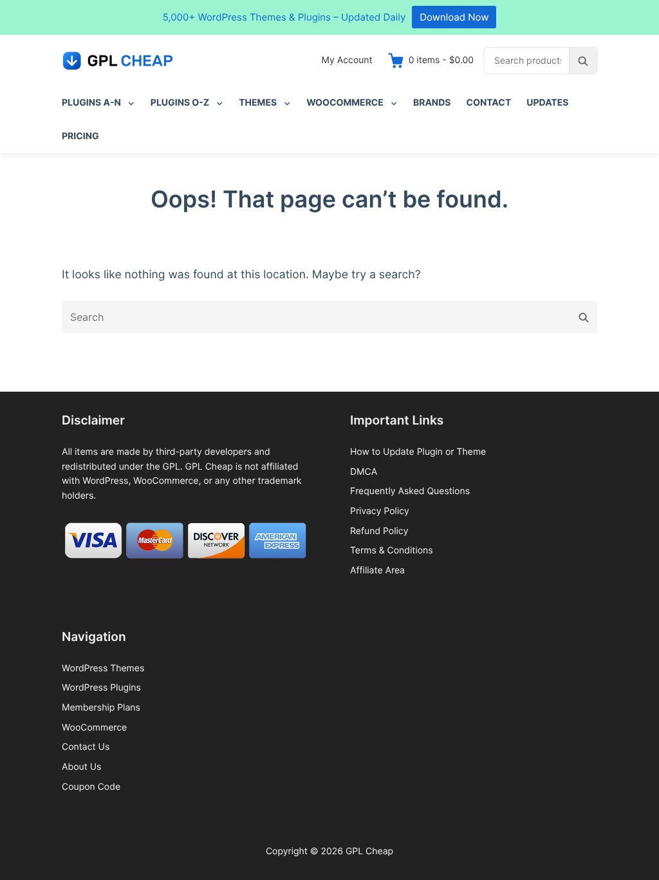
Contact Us (85, 746)
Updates (547, 102)
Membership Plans (101, 707)
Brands (432, 102)
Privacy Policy (379, 511)
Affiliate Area (377, 570)
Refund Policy (379, 531)
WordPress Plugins (101, 687)
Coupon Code (91, 786)
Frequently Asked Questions (410, 491)
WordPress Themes (103, 668)
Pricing (80, 136)
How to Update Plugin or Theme (418, 451)
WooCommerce (345, 102)
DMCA (363, 471)
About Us (81, 766)
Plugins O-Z (180, 102)
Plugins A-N (91, 102)
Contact (489, 102)
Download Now (454, 17)
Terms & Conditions (391, 550)
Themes (258, 102)
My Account (347, 60)
